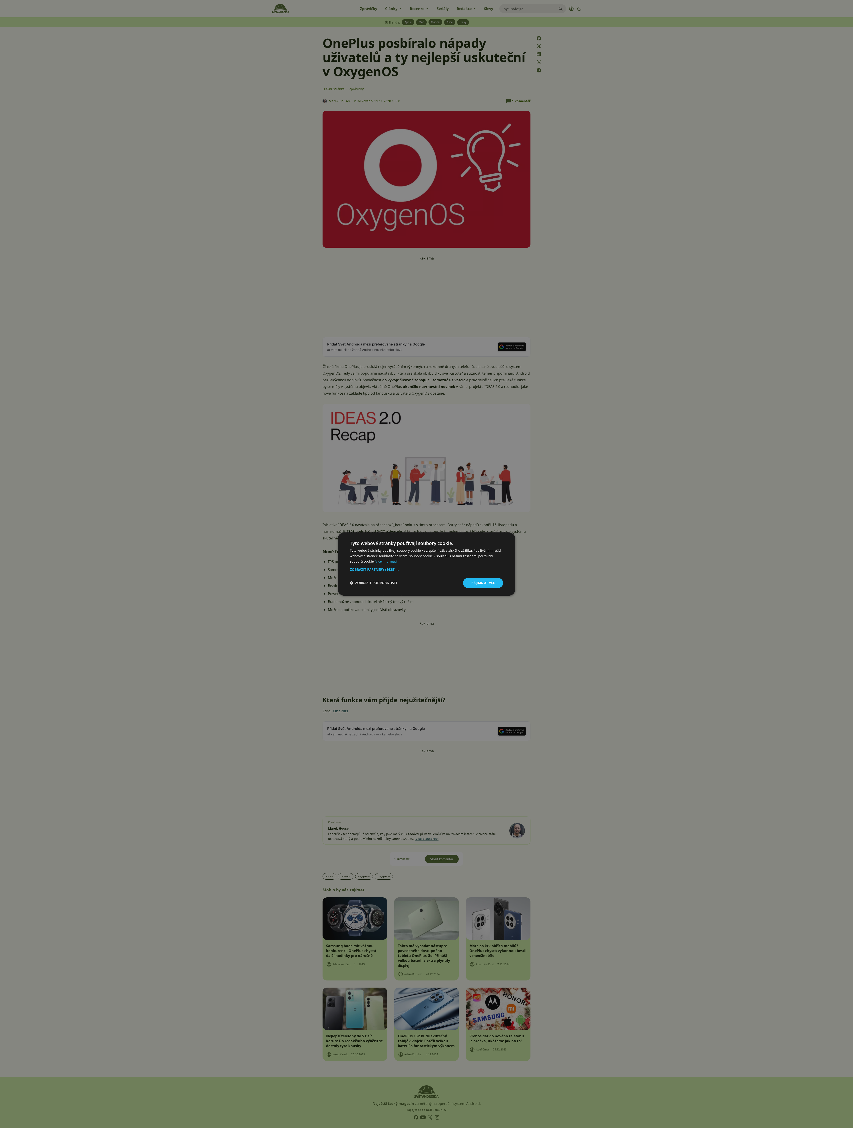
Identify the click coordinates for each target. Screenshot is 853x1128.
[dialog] (426, 564)
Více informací (386, 561)
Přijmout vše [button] (483, 583)
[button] (426, 569)
